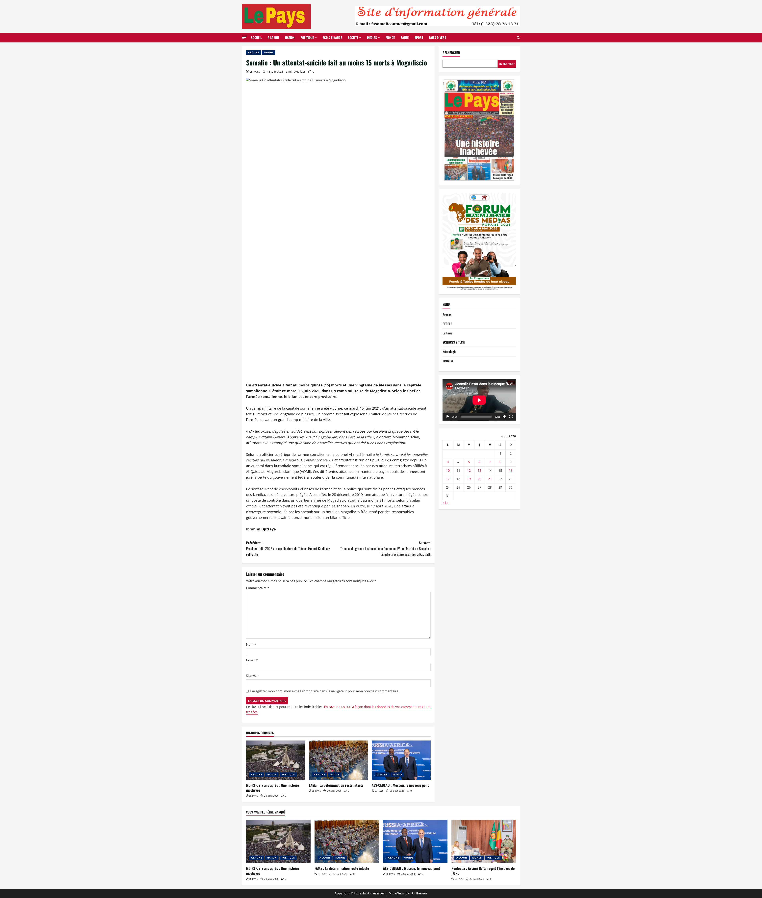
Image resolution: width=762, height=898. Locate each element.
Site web (252, 675)
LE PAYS (255, 71)
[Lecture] (448, 417)
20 (479, 479)
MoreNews (397, 893)
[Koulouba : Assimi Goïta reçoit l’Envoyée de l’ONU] (483, 841)
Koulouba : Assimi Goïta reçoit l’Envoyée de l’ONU (483, 871)
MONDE (390, 37)
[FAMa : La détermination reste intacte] (338, 760)
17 (448, 479)
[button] (244, 37)
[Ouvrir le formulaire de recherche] (518, 37)
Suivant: (385, 548)
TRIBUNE (448, 360)
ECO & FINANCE (332, 37)
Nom (251, 644)
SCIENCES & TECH (454, 342)
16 (510, 470)
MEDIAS (372, 37)
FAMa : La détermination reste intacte (336, 785)
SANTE (405, 37)
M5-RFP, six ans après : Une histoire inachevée (272, 788)
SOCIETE (353, 37)
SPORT (419, 37)
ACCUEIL (256, 37)
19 (469, 479)
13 (479, 470)
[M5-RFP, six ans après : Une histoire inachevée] (275, 760)
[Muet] (504, 417)
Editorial (448, 333)
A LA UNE (273, 37)
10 (448, 470)
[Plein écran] (511, 417)
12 (469, 470)
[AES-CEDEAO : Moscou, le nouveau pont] (401, 760)
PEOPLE (447, 324)
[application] (479, 400)
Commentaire (257, 588)
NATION (289, 37)
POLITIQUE (307, 37)
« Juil (446, 502)
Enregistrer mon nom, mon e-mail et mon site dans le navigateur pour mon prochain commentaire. (324, 691)
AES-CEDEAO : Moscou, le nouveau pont (400, 785)
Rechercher (451, 52)
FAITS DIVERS (437, 37)
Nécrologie (449, 351)
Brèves (447, 314)
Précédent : (288, 548)
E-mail (252, 660)
